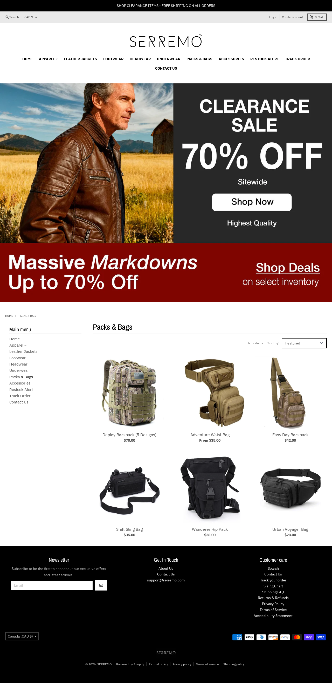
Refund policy (158, 664)
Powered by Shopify (130, 664)
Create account (292, 17)
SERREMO (104, 664)
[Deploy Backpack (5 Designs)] (129, 392)
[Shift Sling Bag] (129, 486)
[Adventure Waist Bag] (209, 392)
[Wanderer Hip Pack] (209, 486)
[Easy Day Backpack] (290, 392)
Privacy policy (181, 664)
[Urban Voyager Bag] (290, 486)
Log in (273, 17)
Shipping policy (234, 664)
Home (9, 316)
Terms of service (207, 664)
